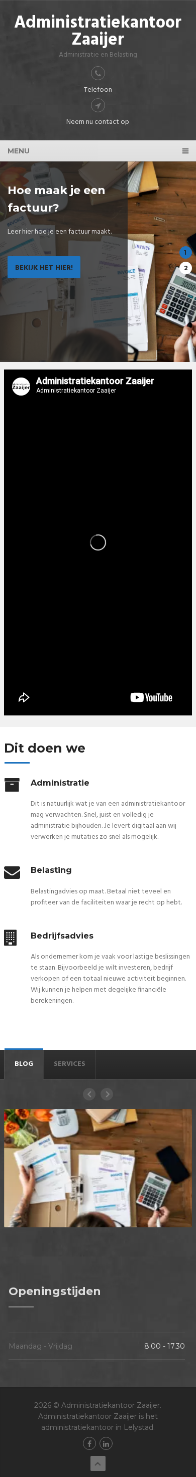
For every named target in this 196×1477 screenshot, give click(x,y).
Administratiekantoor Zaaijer (97, 32)
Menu (19, 150)
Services (69, 1064)
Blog (24, 1064)
